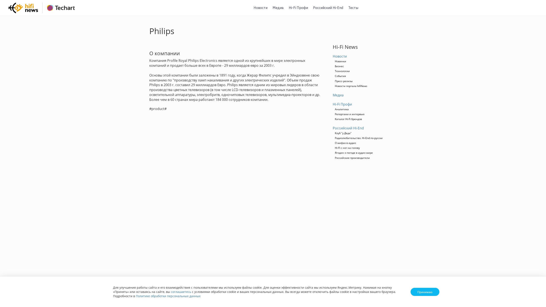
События (340, 76)
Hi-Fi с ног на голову (347, 148)
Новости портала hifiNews (351, 86)
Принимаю (425, 292)
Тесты (353, 8)
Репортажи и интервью (349, 114)
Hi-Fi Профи (298, 8)
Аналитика (342, 109)
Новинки (340, 61)
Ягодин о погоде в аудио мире (354, 153)
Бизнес (339, 66)
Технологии (342, 71)
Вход (536, 10)
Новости (260, 8)
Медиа (278, 8)
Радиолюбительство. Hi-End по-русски (359, 138)
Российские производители (352, 158)
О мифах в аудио (345, 143)
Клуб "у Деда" (343, 133)
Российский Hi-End (328, 8)
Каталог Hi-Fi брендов (348, 119)
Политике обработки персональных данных (168, 296)
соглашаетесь (181, 292)
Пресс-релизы (344, 81)
